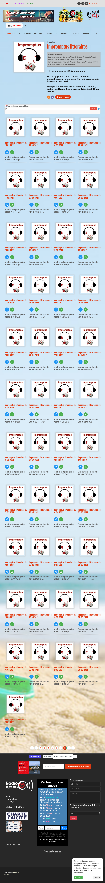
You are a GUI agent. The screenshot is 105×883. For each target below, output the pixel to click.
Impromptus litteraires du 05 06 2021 (40, 301)
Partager (35, 756)
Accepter (78, 877)
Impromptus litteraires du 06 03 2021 (89, 616)
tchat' (31, 3)
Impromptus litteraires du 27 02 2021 (40, 668)
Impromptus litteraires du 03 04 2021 (89, 511)
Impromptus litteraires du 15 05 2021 (89, 354)
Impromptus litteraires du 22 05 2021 (40, 354)
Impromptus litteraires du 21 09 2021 (40, 144)
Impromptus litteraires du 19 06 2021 (40, 249)
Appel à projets (25, 33)
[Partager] (7, 152)
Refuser (97, 877)
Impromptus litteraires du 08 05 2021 (40, 406)
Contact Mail (17, 844)
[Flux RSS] (48, 97)
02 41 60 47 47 (94, 3)
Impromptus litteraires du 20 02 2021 (89, 668)
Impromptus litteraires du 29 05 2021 (89, 301)
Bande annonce (64, 97)
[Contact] (52, 97)
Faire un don (87, 33)
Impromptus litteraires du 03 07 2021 (40, 196)
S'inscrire (93, 109)
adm (7, 875)
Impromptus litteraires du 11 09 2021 (16, 196)
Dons (10, 3)
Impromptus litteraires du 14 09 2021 (89, 144)
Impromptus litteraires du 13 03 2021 (40, 616)
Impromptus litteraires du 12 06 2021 (89, 249)
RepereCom (16, 872)
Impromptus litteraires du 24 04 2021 (40, 458)
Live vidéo (20, 3)
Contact (64, 33)
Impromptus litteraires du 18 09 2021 (65, 144)
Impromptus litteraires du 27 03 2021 (40, 563)
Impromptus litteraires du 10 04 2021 (40, 511)
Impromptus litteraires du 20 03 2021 (89, 563)
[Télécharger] (12, 152)
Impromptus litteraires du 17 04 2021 (89, 458)
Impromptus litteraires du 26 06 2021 (89, 196)
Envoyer (73, 818)
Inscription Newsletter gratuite (78, 766)
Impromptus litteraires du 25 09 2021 (16, 144)
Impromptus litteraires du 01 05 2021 (89, 406)
